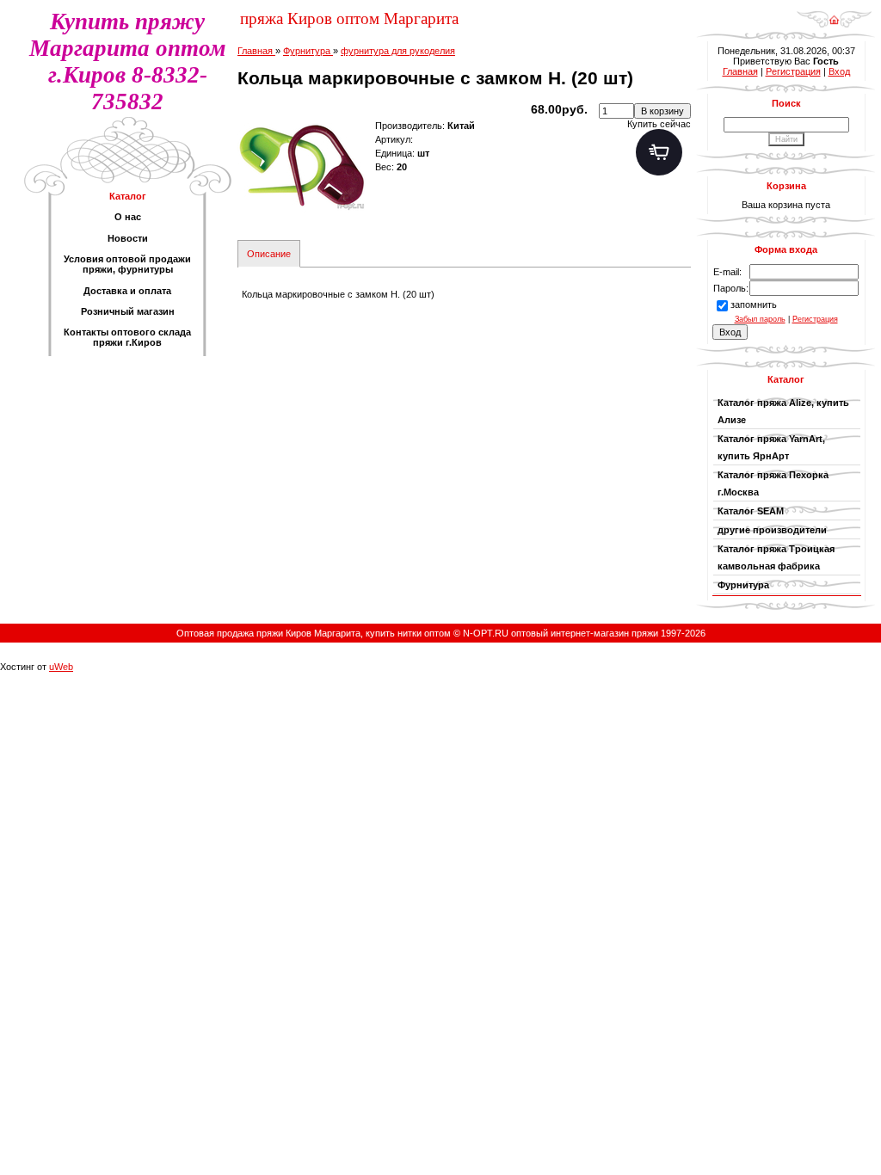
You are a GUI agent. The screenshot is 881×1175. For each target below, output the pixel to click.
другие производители (772, 530)
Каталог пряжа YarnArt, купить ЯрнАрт (771, 447)
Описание (269, 254)
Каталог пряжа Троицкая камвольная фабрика (776, 557)
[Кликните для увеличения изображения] (302, 166)
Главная (740, 71)
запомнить (753, 304)
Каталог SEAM (751, 511)
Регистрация (793, 71)
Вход (839, 71)
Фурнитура (746, 585)
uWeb (61, 666)
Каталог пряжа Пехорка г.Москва (773, 483)
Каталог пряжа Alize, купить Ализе (783, 411)
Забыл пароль (760, 319)
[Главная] (834, 14)
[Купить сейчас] (659, 152)
